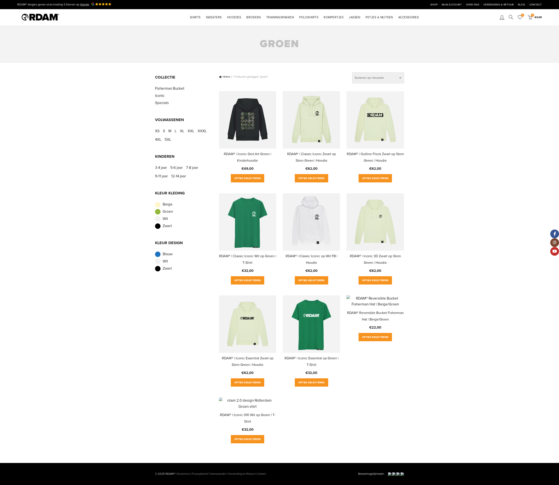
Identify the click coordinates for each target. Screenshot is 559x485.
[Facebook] (554, 234)
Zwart (167, 226)
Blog (521, 4)
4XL (158, 139)
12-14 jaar (178, 176)
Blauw (168, 254)
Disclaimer (183, 474)
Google (84, 4)
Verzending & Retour (498, 4)
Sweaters (214, 17)
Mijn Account (452, 4)
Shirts (195, 17)
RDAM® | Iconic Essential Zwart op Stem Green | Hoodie (247, 361)
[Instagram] (554, 242)
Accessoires (408, 17)
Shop (434, 4)
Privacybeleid (200, 474)
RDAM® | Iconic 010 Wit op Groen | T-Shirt (247, 418)
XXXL (202, 131)
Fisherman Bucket (169, 88)
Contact (535, 4)
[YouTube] (554, 251)
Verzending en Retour (241, 474)
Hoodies (234, 17)
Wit (165, 218)
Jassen (354, 17)
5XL (168, 139)
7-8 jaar (192, 167)
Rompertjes (333, 17)
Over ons (472, 4)
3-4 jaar (161, 167)
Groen (168, 211)
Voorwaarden (218, 474)
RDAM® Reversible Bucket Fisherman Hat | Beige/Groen (375, 316)
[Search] (510, 17)
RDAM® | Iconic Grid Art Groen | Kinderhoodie (247, 157)
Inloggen (502, 17)
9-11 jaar (161, 176)
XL (182, 131)
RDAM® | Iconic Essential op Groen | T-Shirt (311, 361)
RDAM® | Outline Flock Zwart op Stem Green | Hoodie (375, 157)
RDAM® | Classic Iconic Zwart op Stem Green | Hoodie (311, 157)
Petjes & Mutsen (379, 17)
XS (157, 131)
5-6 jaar (176, 167)
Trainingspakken (280, 17)
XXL (191, 131)
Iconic (159, 95)
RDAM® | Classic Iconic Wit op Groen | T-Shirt (247, 259)
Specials (162, 103)
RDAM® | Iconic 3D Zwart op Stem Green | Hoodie (375, 259)
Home (226, 77)
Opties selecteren (247, 178)
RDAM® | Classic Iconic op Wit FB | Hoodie (311, 259)
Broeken (253, 17)
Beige (168, 204)
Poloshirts (308, 17)
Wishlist (522, 15)
